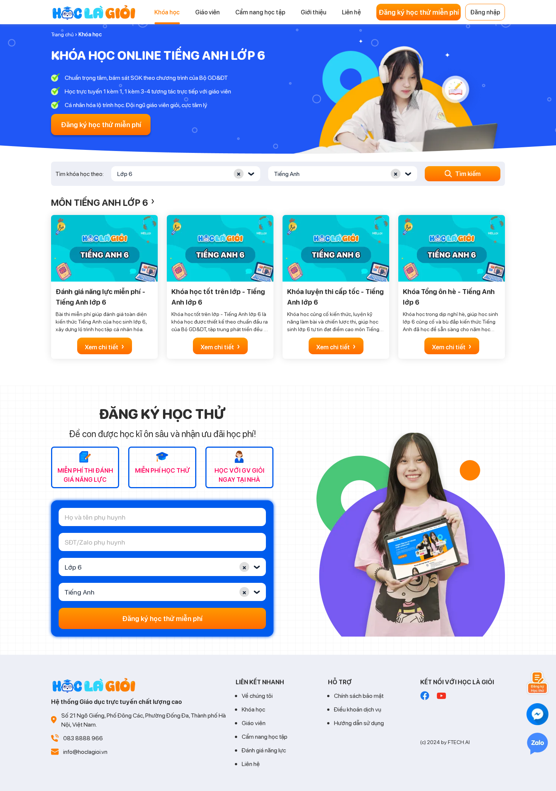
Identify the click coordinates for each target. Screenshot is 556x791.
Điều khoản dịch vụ (357, 709)
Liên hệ (251, 764)
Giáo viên (254, 723)
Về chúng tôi (257, 695)
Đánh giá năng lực (264, 750)
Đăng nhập (485, 12)
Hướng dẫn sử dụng (359, 723)
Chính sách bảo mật (359, 695)
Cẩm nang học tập (264, 736)
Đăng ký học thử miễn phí (419, 12)
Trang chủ (62, 34)
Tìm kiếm (468, 174)
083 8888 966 (83, 738)
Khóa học (253, 709)
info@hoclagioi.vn (85, 751)
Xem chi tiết (104, 346)
